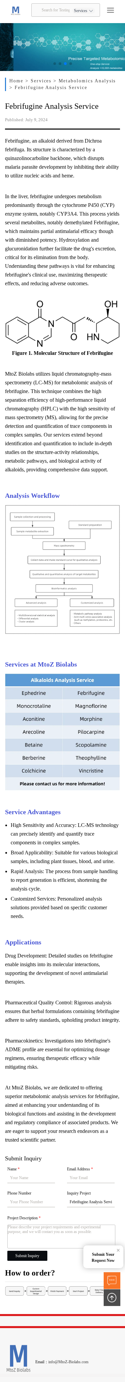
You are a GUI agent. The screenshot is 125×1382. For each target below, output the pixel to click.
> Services (39, 80)
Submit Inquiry (27, 1255)
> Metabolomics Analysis (84, 80)
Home (17, 80)
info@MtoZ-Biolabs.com (68, 1362)
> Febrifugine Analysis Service (48, 87)
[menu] (110, 10)
